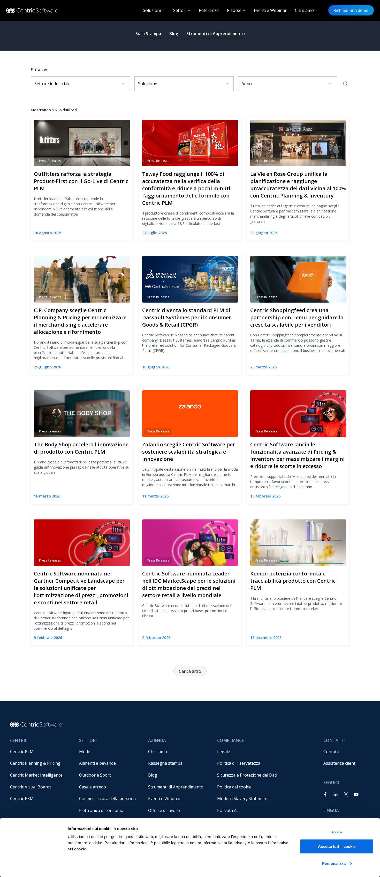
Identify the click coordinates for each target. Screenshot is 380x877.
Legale (223, 751)
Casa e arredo (92, 787)
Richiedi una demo (351, 10)
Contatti (331, 751)
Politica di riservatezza (238, 763)
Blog (173, 33)
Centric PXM (22, 798)
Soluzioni (152, 10)
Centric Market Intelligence (36, 775)
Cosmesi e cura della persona (107, 798)
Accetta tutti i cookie (336, 846)
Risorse (234, 10)
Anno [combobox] (246, 83)
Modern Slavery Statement (243, 798)
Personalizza (334, 863)
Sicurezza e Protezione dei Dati (247, 775)
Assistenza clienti (339, 763)
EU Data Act (228, 810)
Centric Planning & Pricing (35, 763)
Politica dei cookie (234, 787)
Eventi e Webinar (270, 10)
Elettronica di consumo (101, 810)
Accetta (337, 832)
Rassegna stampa (165, 763)
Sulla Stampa (148, 33)
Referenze (209, 10)
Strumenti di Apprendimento (215, 33)
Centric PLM (22, 751)
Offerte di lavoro (164, 810)
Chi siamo (304, 10)
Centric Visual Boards (30, 787)
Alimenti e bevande (97, 763)
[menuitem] (40, 751)
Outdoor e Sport (95, 775)
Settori (179, 10)
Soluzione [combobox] (147, 83)
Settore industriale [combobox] (52, 83)
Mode (84, 751)
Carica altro (190, 671)
